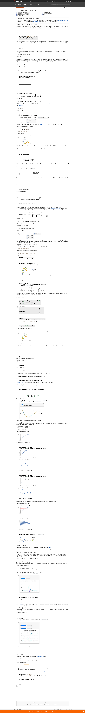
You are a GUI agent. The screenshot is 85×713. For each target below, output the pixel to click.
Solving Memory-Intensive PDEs (47, 13)
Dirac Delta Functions (20, 15)
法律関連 (61, 709)
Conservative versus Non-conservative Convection (23, 12)
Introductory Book (48, 702)
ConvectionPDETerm (36, 21)
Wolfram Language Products (54, 704)
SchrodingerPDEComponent (55, 208)
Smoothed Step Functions (46, 12)
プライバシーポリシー (66, 709)
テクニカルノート (65, 7)
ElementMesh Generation (40, 656)
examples (20, 604)
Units (44, 14)
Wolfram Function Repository (31, 704)
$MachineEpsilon (23, 52)
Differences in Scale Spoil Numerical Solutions (23, 13)
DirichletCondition (20, 382)
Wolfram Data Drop (46, 704)
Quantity (43, 671)
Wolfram (58, 709)
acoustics (50, 547)
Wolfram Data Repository (39, 704)
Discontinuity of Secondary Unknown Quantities (23, 14)
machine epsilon (47, 103)
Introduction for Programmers (39, 702)
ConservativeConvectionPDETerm (63, 20)
